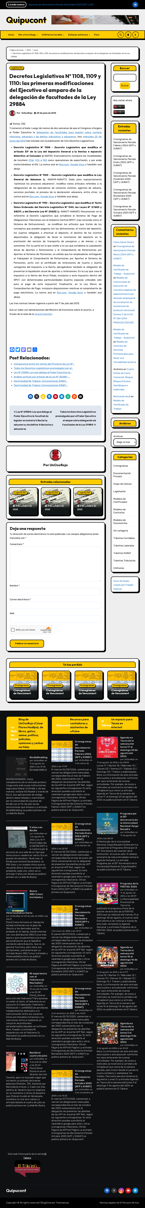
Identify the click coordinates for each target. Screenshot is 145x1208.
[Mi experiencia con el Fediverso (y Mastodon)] (16, 983)
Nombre (15, 585)
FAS (45, 160)
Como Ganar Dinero (123, 242)
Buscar (125, 68)
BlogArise (46, 1202)
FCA (37, 160)
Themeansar (62, 1202)
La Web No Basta (15, 733)
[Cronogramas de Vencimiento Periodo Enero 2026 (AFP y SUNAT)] (62, 833)
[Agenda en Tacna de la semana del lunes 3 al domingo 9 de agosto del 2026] (107, 1033)
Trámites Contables (124, 538)
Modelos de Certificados (120, 500)
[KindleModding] (16, 767)
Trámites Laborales (123, 545)
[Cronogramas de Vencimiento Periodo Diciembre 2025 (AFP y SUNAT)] (62, 915)
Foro (96, 34)
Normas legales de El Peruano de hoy (119, 1202)
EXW (31, 160)
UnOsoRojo (26, 113)
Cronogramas (120, 465)
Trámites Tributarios (124, 560)
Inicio (11, 34)
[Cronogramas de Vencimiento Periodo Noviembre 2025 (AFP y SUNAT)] (62, 998)
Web (12, 613)
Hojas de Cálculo (122, 484)
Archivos (118, 436)
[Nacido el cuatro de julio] (16, 1062)
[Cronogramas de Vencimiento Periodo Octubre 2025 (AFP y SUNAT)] (62, 1080)
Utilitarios (118, 568)
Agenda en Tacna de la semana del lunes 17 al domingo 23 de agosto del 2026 (129, 747)
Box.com (64, 164)
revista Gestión (43, 314)
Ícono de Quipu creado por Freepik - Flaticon (124, 585)
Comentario (17, 544)
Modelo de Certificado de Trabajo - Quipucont (124, 269)
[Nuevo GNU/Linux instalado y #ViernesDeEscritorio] (16, 900)
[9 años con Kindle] (16, 837)
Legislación (17, 68)
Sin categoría (120, 530)
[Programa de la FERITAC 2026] (107, 893)
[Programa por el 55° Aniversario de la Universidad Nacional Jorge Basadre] (107, 823)
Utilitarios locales (52, 34)
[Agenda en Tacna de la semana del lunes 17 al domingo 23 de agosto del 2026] (107, 747)
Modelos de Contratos (119, 511)
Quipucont (26, 19)
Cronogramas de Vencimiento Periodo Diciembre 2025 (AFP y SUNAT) (83, 915)
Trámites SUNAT (122, 553)
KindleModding (39, 757)
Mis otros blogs (27, 34)
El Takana (106, 723)
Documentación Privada (122, 475)
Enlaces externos (78, 34)
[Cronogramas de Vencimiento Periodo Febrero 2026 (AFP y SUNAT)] (62, 751)
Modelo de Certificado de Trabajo (120, 404)
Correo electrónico (20, 599)
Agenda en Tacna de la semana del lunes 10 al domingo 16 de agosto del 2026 (128, 956)
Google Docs (77, 164)
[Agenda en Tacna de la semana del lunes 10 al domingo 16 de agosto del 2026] (107, 957)
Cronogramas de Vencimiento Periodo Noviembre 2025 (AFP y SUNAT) (83, 998)
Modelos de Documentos (120, 522)
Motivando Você (121, 396)
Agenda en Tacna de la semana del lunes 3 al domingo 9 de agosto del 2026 (128, 1032)
